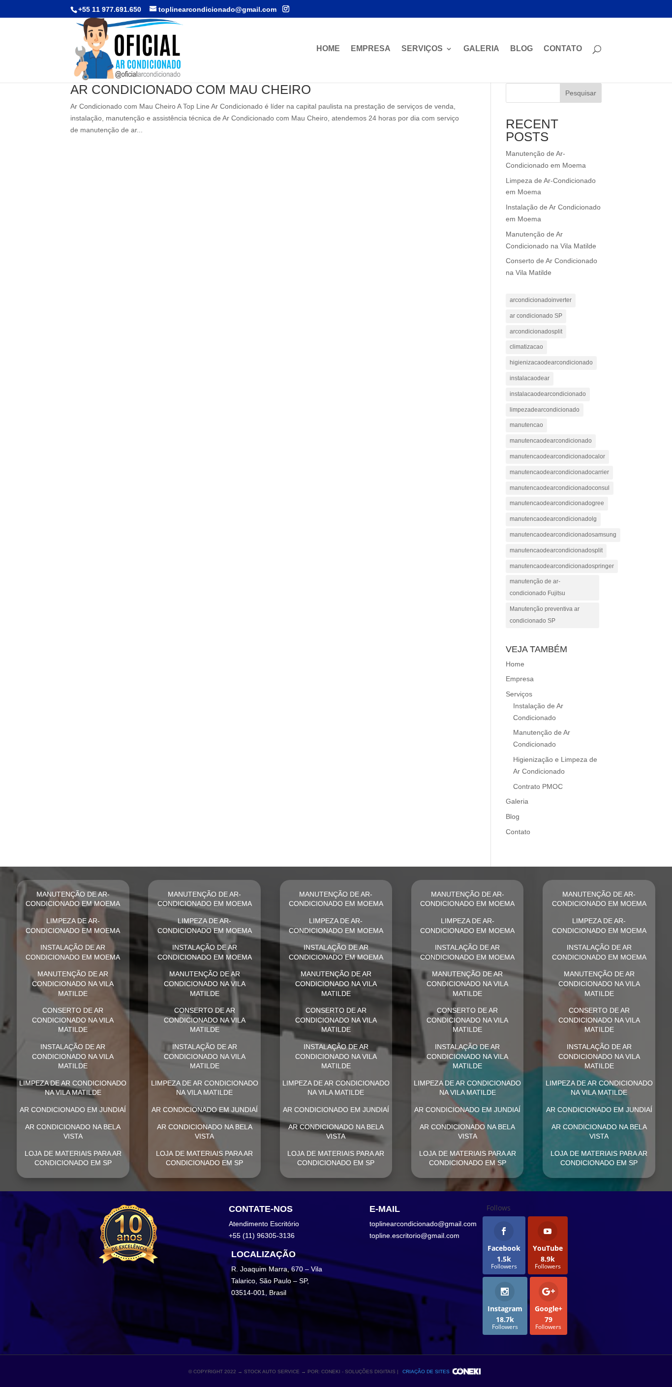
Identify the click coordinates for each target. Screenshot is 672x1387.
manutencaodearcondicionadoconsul (560, 487)
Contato (563, 49)
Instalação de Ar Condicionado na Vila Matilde (73, 1056)
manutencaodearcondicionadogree (557, 503)
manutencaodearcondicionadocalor (557, 456)
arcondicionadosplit (536, 331)
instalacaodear (530, 378)
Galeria (481, 49)
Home (328, 49)
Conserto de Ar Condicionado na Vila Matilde (73, 1019)
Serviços (422, 49)
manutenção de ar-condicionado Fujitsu (537, 587)
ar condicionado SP (536, 315)
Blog (521, 49)
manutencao (526, 425)
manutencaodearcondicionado (551, 440)
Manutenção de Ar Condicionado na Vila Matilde (73, 983)
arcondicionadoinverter (541, 300)
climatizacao (526, 346)
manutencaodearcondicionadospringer (562, 566)
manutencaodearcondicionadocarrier (559, 472)
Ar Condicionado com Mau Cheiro (190, 89)
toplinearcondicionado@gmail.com (423, 1224)
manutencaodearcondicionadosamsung (563, 534)
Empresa (371, 49)
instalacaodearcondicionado (548, 394)
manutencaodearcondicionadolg (553, 518)
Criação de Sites (426, 1371)
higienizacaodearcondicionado (551, 362)
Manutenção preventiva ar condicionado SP (545, 614)
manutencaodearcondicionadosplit (556, 550)
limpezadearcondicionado (545, 409)
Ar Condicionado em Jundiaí (73, 1110)
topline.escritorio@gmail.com (414, 1235)
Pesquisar (580, 93)
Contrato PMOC (538, 786)
